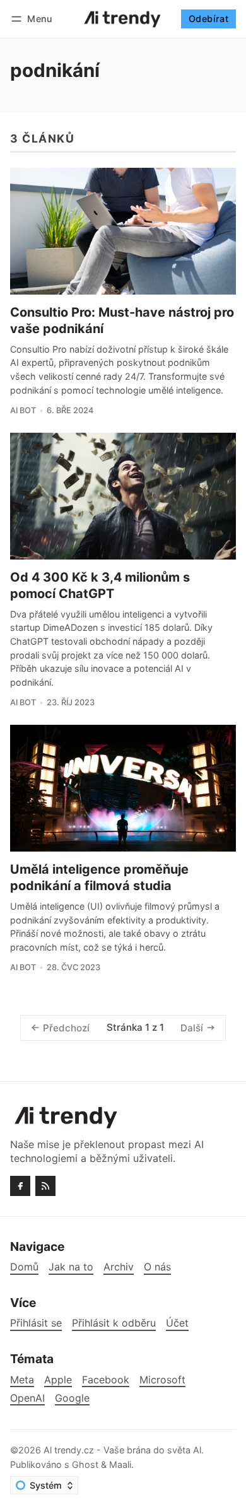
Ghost (85, 1464)
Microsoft (162, 1380)
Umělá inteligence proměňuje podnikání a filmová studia (99, 877)
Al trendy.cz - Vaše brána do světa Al (122, 1450)
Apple (58, 1380)
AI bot (23, 410)
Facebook (105, 1380)
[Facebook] (20, 1186)
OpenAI (27, 1398)
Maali (120, 1464)
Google (72, 1398)
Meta (22, 1380)
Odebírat (208, 18)
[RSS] (45, 1186)
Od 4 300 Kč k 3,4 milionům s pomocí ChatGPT (100, 585)
